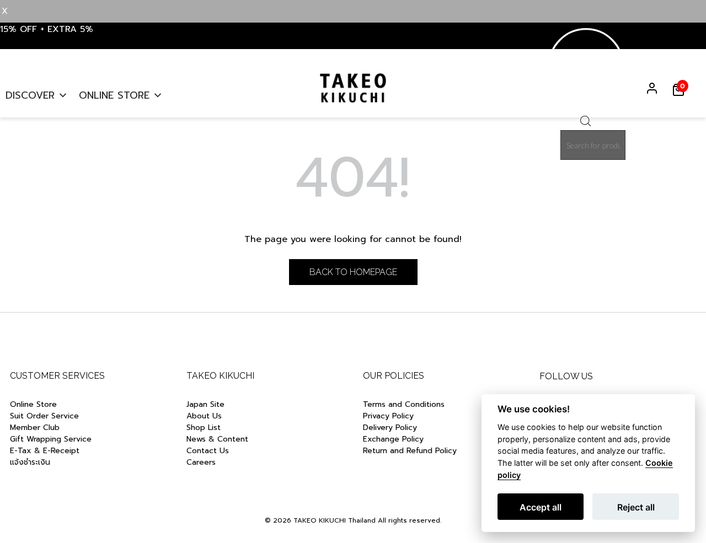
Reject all (636, 507)
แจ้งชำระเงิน (30, 462)
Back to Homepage (353, 272)
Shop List (203, 427)
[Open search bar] (585, 123)
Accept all (540, 507)
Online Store (33, 404)
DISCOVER (30, 95)
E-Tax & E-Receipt (44, 450)
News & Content (217, 439)
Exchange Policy (393, 439)
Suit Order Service (44, 416)
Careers (201, 462)
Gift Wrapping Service (51, 439)
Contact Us (207, 450)
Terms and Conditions (404, 404)
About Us (204, 416)
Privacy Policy (388, 416)
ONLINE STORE (114, 95)
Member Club (35, 427)
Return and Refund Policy (411, 450)
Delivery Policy (390, 427)
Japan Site (205, 404)
